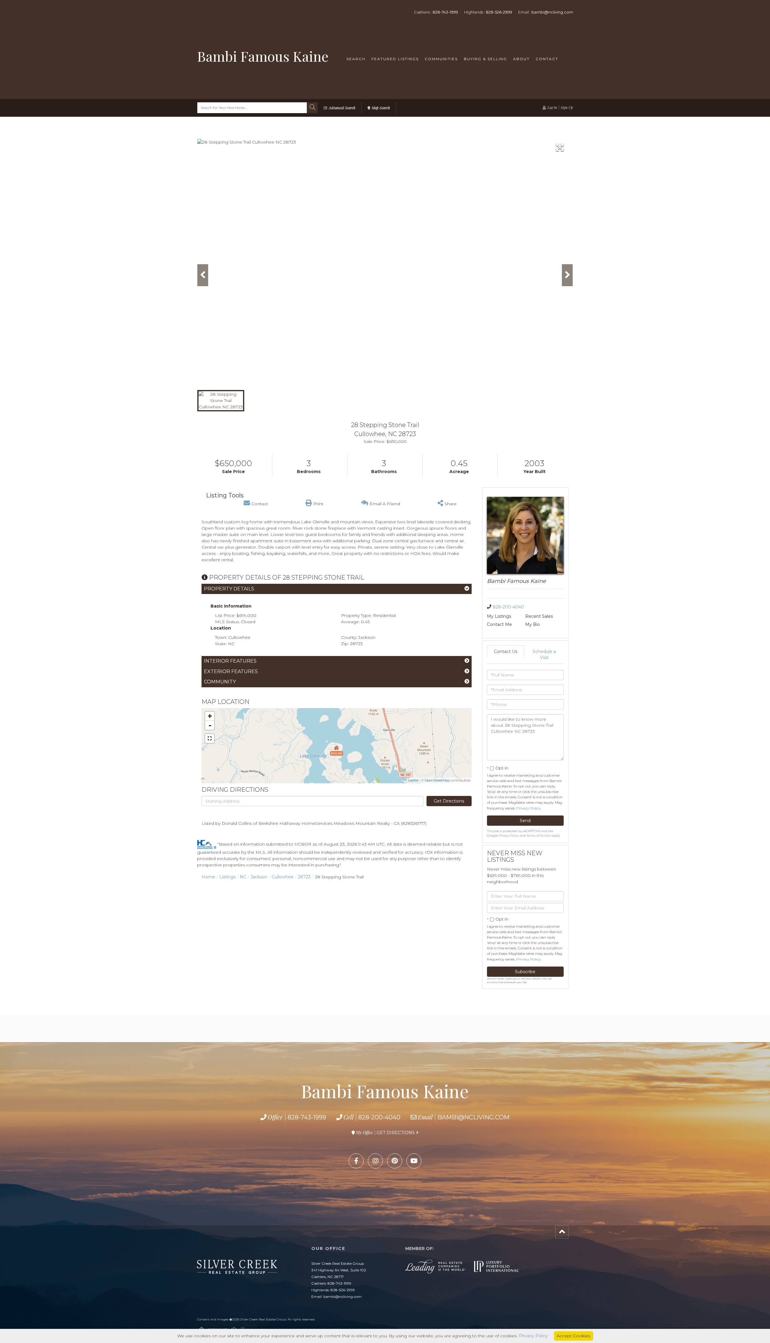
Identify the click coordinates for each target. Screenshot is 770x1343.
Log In (552, 107)
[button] (312, 107)
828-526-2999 (499, 12)
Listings (227, 877)
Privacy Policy (528, 808)
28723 (304, 877)
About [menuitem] (521, 59)
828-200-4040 (508, 607)
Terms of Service (538, 835)
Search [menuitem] (355, 59)
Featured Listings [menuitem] (395, 59)
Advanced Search (342, 107)
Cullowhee (283, 877)
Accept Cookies (573, 1335)
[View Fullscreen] (209, 738)
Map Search (381, 107)
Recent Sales (539, 616)
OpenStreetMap (437, 780)
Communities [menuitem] (441, 59)
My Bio (532, 624)
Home (208, 877)
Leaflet (413, 780)
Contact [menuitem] (547, 59)
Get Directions (449, 801)
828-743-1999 (445, 12)
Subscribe (525, 971)
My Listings (499, 616)
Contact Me (499, 624)
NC (243, 877)
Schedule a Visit (544, 654)
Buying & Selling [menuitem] (485, 59)
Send (525, 820)
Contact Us (505, 651)
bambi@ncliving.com (552, 12)
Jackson (259, 877)
